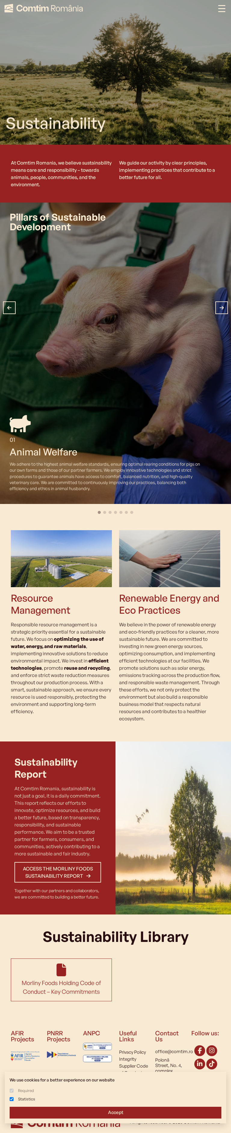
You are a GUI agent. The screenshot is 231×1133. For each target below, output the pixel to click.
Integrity (127, 1059)
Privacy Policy (132, 1052)
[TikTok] (211, 1064)
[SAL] (97, 1048)
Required (26, 1090)
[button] (9, 307)
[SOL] (97, 1058)
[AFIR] (25, 1054)
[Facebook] (199, 1051)
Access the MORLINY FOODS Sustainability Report (58, 872)
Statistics (26, 1099)
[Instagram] (211, 1051)
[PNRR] (61, 1053)
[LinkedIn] (199, 1064)
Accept (115, 1112)
